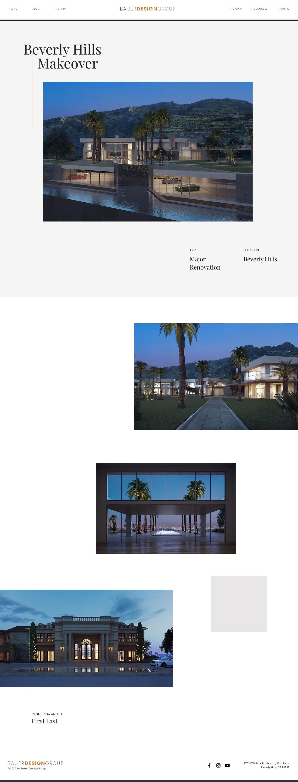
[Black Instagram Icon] (218, 765)
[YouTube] (227, 765)
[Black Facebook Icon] (209, 765)
